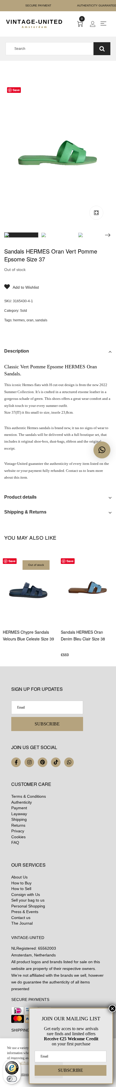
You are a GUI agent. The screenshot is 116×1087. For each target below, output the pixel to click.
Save (16, 90)
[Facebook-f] (16, 762)
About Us (19, 877)
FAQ (15, 842)
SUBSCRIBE (47, 723)
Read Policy (24, 1063)
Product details (20, 497)
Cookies (18, 837)
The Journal (22, 923)
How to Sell (21, 888)
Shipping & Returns (25, 512)
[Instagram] (29, 762)
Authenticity (21, 802)
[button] (101, 449)
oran (30, 320)
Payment (19, 808)
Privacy (17, 831)
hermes (19, 320)
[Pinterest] (42, 762)
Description (16, 351)
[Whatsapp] (69, 762)
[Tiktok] (56, 762)
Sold (23, 311)
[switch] (12, 1079)
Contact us (20, 917)
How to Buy (21, 883)
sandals (41, 320)
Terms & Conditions (28, 796)
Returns (18, 825)
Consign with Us (25, 894)
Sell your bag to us (27, 900)
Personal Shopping (28, 906)
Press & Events (24, 911)
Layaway (19, 814)
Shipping (19, 819)
